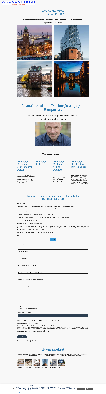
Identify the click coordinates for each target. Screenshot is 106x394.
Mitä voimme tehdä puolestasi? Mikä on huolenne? (32, 286)
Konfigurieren (20, 392)
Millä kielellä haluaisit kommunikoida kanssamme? (32, 272)
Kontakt (53, 239)
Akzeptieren (81, 389)
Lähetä (53, 315)
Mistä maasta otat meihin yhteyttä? (27, 265)
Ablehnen (89, 389)
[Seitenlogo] (18, 3)
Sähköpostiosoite (23, 251)
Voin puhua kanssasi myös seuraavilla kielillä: (30, 279)
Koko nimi (21, 245)
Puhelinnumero (22, 258)
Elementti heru (22, 336)
